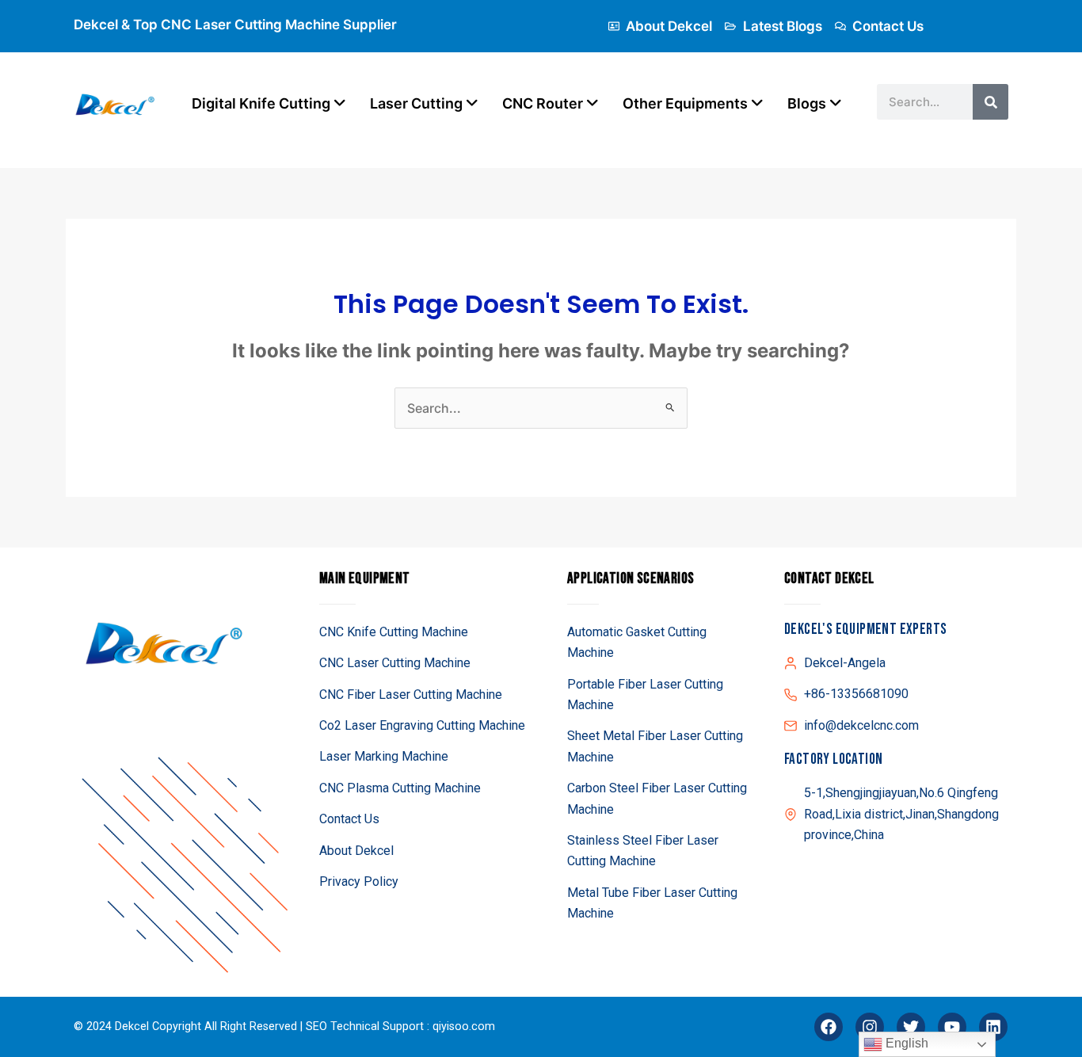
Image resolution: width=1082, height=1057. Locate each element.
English (905, 1043)
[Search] (990, 102)
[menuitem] (269, 104)
